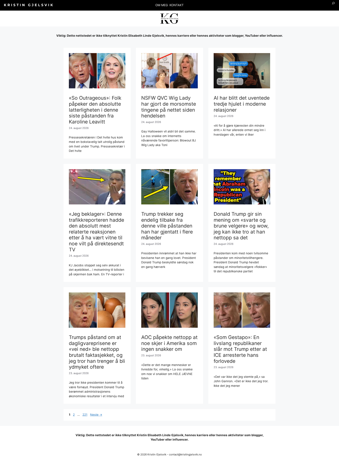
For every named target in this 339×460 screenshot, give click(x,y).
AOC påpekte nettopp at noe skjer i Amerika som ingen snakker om (169, 343)
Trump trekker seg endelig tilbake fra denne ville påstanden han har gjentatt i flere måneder (167, 226)
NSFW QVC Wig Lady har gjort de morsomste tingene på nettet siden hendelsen (168, 107)
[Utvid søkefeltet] (333, 5)
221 (85, 414)
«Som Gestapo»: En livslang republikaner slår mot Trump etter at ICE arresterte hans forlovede (240, 349)
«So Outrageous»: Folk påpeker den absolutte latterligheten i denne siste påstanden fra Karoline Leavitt (95, 110)
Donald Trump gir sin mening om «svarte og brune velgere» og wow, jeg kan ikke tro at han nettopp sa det (241, 226)
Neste (96, 414)
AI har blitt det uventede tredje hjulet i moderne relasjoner (242, 104)
